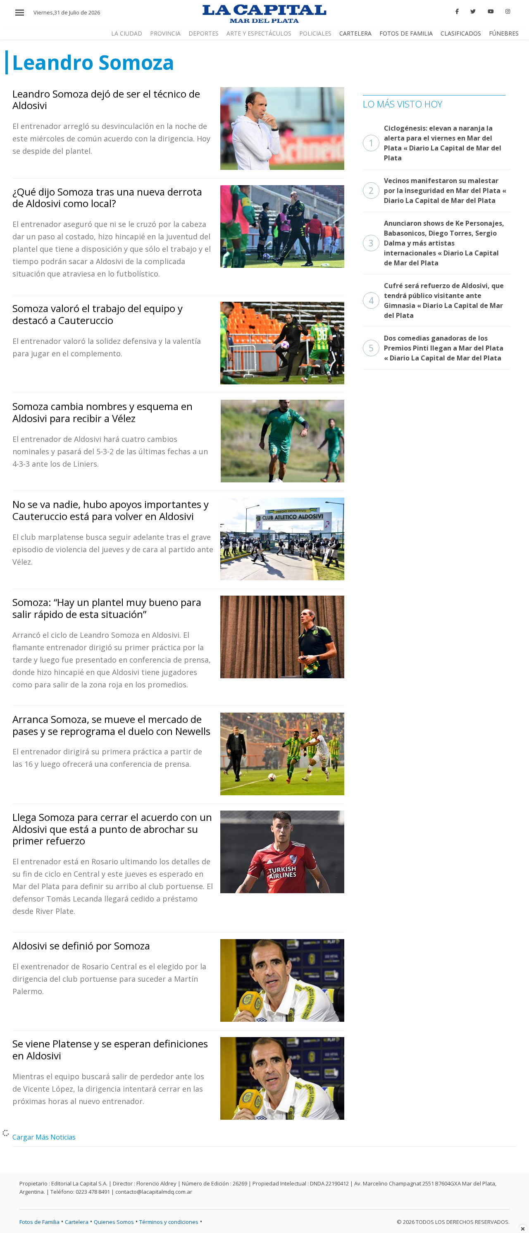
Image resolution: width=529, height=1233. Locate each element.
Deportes (203, 33)
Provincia (165, 33)
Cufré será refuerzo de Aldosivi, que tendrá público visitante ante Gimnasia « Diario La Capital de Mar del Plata (436, 300)
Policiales (315, 33)
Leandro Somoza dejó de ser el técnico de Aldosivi (106, 99)
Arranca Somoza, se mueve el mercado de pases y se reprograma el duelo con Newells (111, 725)
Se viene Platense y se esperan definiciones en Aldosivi (110, 1049)
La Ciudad (126, 33)
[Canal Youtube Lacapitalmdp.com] (491, 11)
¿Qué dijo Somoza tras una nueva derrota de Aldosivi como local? (107, 197)
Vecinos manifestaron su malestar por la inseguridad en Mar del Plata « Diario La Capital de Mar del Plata (437, 190)
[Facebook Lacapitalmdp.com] (457, 11)
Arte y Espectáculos (258, 33)
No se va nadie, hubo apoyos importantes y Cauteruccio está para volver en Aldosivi (110, 510)
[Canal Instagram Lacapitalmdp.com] (507, 11)
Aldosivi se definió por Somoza (81, 945)
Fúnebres (504, 33)
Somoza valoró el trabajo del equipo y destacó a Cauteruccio (97, 314)
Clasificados (461, 33)
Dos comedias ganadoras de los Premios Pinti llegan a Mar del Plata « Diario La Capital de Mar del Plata (436, 348)
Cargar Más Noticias (44, 1137)
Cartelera (355, 33)
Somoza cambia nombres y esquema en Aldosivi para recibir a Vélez (102, 412)
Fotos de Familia (406, 33)
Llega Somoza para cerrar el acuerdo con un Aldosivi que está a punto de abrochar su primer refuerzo (112, 829)
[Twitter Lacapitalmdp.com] (473, 11)
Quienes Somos (114, 1222)
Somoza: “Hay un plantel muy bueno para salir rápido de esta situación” (106, 608)
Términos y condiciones (168, 1222)
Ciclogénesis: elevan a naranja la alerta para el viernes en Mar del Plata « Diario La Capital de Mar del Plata (435, 143)
